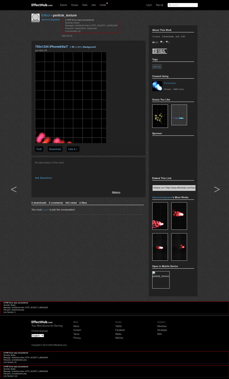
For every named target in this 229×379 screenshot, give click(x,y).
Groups (74, 4)
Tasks (84, 4)
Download (55, 149)
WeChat (119, 337)
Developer (162, 329)
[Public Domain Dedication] (159, 53)
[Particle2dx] (157, 86)
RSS (159, 333)
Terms (76, 333)
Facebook (120, 329)
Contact (77, 329)
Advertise (161, 326)
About (76, 326)
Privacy (77, 337)
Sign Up (159, 4)
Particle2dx (170, 83)
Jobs (93, 4)
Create (103, 4)
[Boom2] (160, 116)
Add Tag (157, 67)
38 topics (167, 89)
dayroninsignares (51, 19)
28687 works (178, 89)
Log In (149, 4)
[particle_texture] (179, 114)
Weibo (118, 333)
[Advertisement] (169, 155)
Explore (63, 4)
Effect (45, 15)
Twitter (118, 326)
